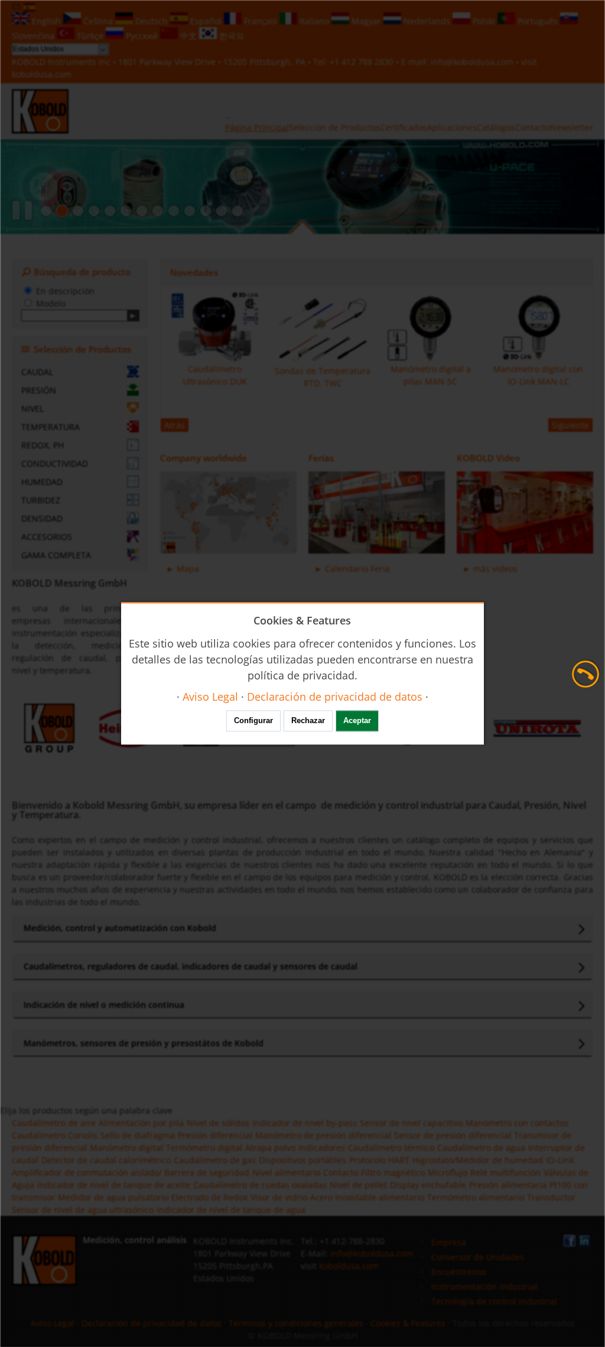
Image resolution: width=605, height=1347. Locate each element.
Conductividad (54, 463)
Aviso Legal (52, 1323)
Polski (483, 21)
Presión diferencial (215, 1135)
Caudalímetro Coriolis (54, 1135)
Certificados (403, 127)
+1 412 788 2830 (363, 61)
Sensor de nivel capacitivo (411, 1122)
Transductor (551, 1197)
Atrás (174, 425)
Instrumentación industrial (484, 1286)
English (46, 21)
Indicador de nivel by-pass (304, 1122)
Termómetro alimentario (475, 1197)
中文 (188, 35)
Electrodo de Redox (209, 1197)
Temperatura (50, 426)
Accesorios (46, 536)
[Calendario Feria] (376, 512)
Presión (38, 390)
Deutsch (151, 21)
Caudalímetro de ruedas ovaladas (260, 1184)
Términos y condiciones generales (296, 1323)
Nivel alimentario (286, 1172)
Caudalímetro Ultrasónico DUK (215, 375)
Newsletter (571, 127)
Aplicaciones (452, 127)
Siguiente (570, 425)
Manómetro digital (126, 1147)
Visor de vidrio (279, 1197)
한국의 (230, 35)
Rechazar (308, 721)
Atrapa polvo (270, 1147)
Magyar (366, 21)
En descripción (65, 291)
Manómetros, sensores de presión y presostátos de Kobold (144, 1043)
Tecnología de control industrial (494, 1301)
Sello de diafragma (137, 1135)
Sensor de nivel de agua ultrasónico (83, 1209)
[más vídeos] (525, 512)
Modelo (51, 303)
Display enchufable (428, 1184)
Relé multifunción (505, 1172)
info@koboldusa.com (472, 61)
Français (260, 21)
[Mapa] (228, 512)
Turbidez (40, 500)
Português (537, 21)
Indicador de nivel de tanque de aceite (113, 1184)
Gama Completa (56, 555)
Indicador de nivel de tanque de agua (231, 1209)
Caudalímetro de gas (215, 1160)
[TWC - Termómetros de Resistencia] (126, 211)
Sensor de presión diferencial (452, 1135)
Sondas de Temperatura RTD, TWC (322, 377)
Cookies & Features (407, 1323)
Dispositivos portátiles (302, 1160)
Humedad (42, 481)
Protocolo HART (379, 1160)
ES (18, 6)
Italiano (314, 21)
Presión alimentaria (508, 1184)
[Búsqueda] (133, 315)
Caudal (37, 372)
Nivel (32, 408)
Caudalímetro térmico (391, 1147)
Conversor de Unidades (477, 1257)
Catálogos (496, 127)
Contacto (532, 127)
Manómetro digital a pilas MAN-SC (431, 375)
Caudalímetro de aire (54, 1122)
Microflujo (447, 1172)
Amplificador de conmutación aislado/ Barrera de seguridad (130, 1172)
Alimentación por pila (141, 1122)
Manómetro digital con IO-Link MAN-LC (538, 375)
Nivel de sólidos (218, 1122)
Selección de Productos (334, 127)
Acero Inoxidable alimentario (367, 1197)
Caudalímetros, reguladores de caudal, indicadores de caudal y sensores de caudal (190, 966)
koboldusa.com (41, 74)
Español (206, 21)
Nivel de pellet (358, 1184)
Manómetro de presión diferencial (323, 1135)
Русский (141, 35)
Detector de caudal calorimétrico (106, 1160)
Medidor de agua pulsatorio (113, 1197)
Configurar (253, 721)
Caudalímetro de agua (481, 1147)
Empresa (448, 1242)
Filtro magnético (393, 1172)
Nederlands (427, 21)
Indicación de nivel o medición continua (104, 1004)
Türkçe (90, 35)
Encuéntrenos (458, 1271)
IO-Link (560, 1160)
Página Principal (257, 127)
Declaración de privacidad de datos (152, 1323)
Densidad (42, 518)
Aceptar (357, 721)
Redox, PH (42, 445)
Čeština (98, 21)
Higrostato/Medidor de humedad (477, 1160)
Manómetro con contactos (517, 1122)
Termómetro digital (204, 1147)
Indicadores (321, 1147)
